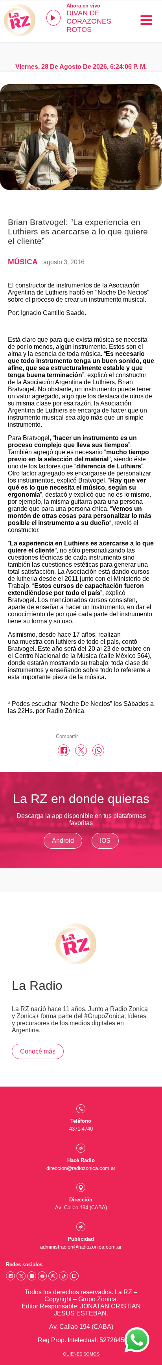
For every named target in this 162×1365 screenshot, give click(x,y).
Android (63, 840)
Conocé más (37, 1051)
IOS (105, 840)
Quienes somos (81, 1354)
